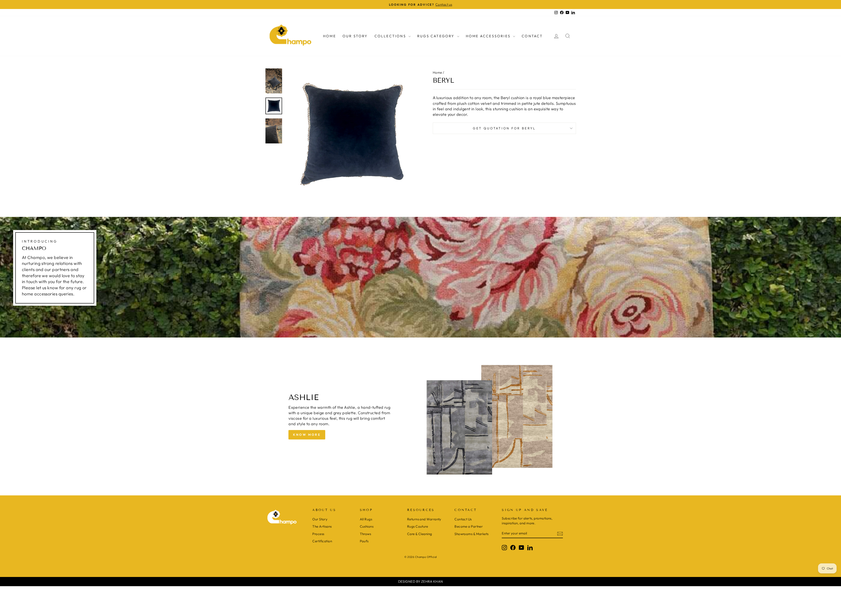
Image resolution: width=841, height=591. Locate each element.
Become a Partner (468, 526)
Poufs (364, 541)
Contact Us (463, 519)
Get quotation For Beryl (504, 128)
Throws (365, 534)
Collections (391, 36)
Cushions (367, 526)
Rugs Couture (417, 526)
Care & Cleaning (419, 534)
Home (329, 36)
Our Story (355, 36)
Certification (322, 541)
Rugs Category (436, 36)
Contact (532, 36)
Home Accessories (489, 36)
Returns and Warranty (424, 519)
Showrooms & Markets (471, 534)
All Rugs (366, 519)
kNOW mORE (307, 435)
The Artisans (322, 526)
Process (318, 534)
